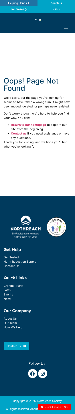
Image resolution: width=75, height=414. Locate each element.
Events (8, 294)
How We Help (13, 327)
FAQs (7, 290)
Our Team (10, 323)
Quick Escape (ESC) (56, 407)
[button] (65, 27)
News (7, 299)
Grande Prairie (13, 285)
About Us (10, 318)
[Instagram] (42, 373)
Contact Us (11, 266)
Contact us (18, 133)
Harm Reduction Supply (20, 261)
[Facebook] (32, 373)
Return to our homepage (28, 125)
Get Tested (11, 257)
